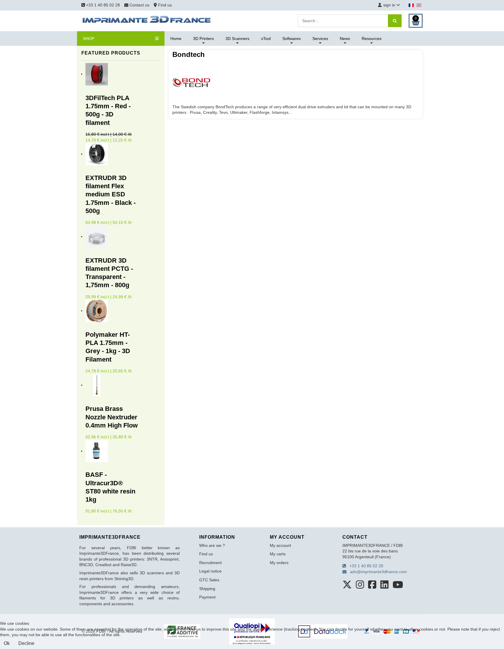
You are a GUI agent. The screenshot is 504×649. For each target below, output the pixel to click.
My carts (278, 554)
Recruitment (210, 562)
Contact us (139, 5)
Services (320, 38)
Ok (7, 643)
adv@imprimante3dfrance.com (376, 571)
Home (175, 38)
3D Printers (203, 38)
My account (280, 545)
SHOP (88, 38)
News (345, 38)
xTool (266, 38)
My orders (279, 562)
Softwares (291, 38)
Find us (164, 5)
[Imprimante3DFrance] (147, 20)
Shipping (207, 588)
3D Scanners (237, 38)
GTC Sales (209, 580)
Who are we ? (212, 545)
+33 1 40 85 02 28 (102, 5)
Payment (207, 597)
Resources (372, 38)
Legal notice (210, 571)
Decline (26, 643)
